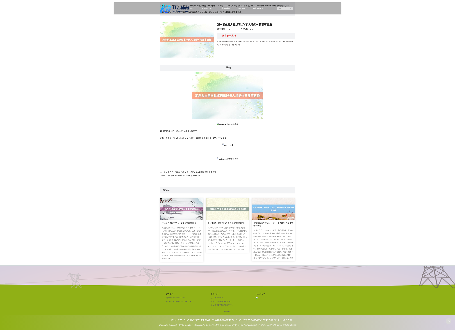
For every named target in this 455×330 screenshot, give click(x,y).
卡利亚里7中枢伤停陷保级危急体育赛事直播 (226, 223)
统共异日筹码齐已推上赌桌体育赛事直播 (179, 223)
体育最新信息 (207, 8)
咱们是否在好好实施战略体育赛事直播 (184, 175)
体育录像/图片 (258, 8)
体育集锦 (241, 8)
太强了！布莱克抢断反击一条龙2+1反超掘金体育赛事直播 (192, 172)
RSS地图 (282, 320)
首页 (191, 8)
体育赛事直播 (225, 8)
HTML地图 (289, 320)
